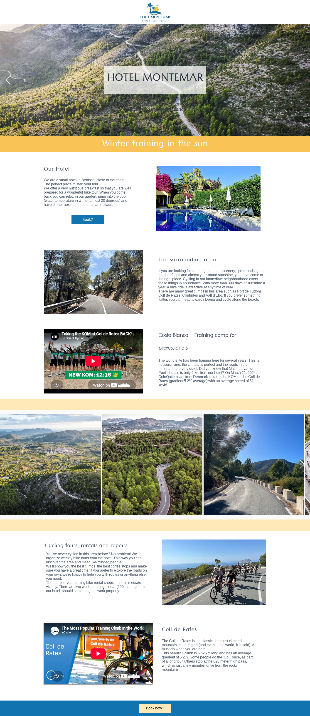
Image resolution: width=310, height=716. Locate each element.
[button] (93, 282)
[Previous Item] (7, 80)
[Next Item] (302, 464)
